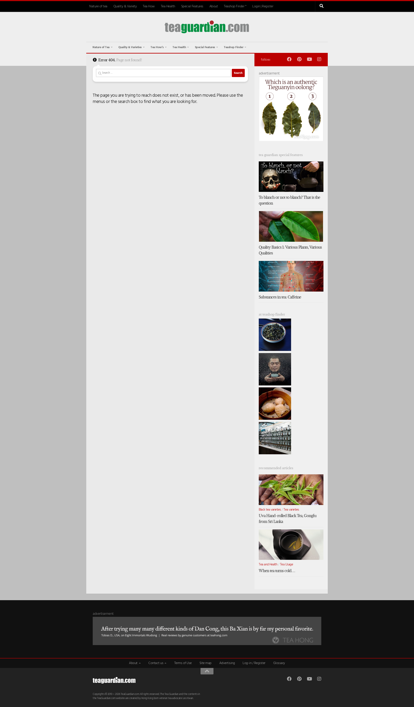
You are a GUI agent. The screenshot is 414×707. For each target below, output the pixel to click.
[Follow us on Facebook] (289, 59)
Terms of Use (183, 663)
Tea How (149, 6)
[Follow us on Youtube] (309, 59)
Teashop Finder (233, 47)
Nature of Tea (101, 47)
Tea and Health (268, 564)
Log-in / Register (254, 663)
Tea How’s (157, 47)
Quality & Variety (125, 6)
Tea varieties (291, 509)
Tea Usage (286, 564)
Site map (205, 663)
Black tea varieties (270, 509)
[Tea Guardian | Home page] (207, 27)
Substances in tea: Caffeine (280, 297)
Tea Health (168, 6)
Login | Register (262, 6)
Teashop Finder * (235, 6)
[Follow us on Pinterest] (299, 59)
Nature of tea (98, 6)
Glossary (279, 663)
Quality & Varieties (130, 47)
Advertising (227, 663)
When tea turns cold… (277, 570)
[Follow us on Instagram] (319, 59)
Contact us (155, 663)
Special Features (192, 6)
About (213, 6)
